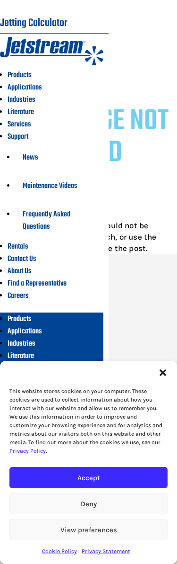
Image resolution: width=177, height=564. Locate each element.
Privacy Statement (106, 551)
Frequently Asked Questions (46, 220)
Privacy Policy (27, 451)
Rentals (18, 247)
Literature (21, 112)
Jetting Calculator (33, 23)
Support (18, 137)
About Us (20, 271)
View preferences (88, 530)
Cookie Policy (59, 551)
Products (20, 75)
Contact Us (22, 259)
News (30, 158)
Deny (89, 504)
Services (19, 124)
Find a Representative (37, 284)
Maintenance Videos (50, 186)
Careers (18, 296)
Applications (25, 87)
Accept (88, 478)
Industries (21, 100)
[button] (163, 372)
